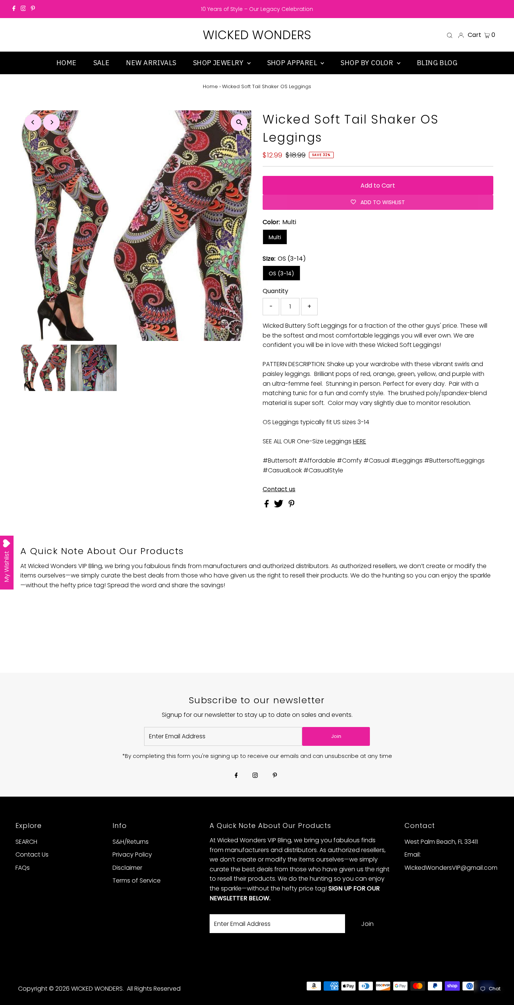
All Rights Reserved (154, 988)
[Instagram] (23, 9)
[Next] (51, 122)
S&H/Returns (131, 841)
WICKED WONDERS (257, 34)
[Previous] (32, 122)
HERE (359, 441)
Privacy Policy (132, 854)
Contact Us (32, 854)
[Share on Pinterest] (292, 505)
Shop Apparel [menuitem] (293, 62)
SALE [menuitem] (101, 62)
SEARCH (26, 841)
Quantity (275, 291)
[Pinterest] (33, 9)
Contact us (279, 489)
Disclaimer (127, 867)
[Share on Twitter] (279, 505)
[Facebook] (14, 9)
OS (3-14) (281, 273)
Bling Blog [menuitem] (437, 62)
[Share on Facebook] (267, 505)
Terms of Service (137, 880)
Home (210, 86)
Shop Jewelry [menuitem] (219, 62)
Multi (275, 237)
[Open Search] (450, 35)
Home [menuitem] (66, 62)
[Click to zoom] (239, 122)
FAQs (22, 867)
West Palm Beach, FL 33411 (441, 841)
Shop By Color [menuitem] (368, 62)
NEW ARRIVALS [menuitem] (151, 62)
